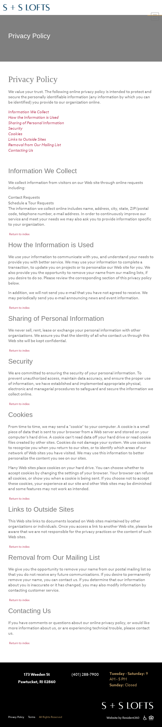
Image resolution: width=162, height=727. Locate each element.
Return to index (19, 234)
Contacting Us (20, 150)
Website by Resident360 (123, 718)
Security (15, 128)
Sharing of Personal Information (36, 122)
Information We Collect (28, 111)
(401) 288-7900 (85, 674)
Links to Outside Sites (27, 139)
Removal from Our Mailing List (34, 144)
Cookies (15, 133)
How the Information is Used (33, 117)
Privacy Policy (16, 717)
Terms (31, 717)
